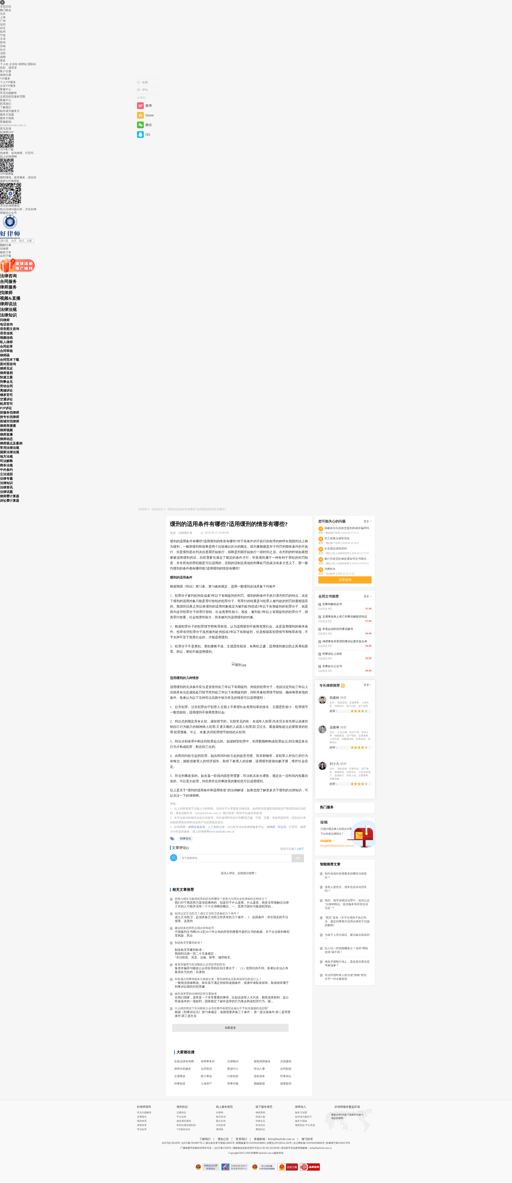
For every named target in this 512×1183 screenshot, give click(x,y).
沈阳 (3, 53)
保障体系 (142, 1125)
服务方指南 (7, 118)
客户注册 (5, 71)
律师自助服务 (182, 1068)
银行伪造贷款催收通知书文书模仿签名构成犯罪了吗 (348, 558)
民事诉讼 (285, 1076)
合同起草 (221, 1125)
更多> (367, 684)
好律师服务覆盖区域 (347, 1107)
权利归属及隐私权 (186, 1125)
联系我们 (5, 103)
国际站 (32, 64)
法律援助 (285, 1061)
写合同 (282, 827)
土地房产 (206, 1083)
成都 (3, 56)
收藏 (145, 82)
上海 (3, 17)
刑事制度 (179, 1083)
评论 (145, 89)
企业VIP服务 (8, 85)
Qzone (149, 115)
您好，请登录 (8, 67)
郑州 (3, 42)
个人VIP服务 (8, 82)
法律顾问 (232, 1061)
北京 (3, 13)
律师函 (219, 1129)
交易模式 (142, 1117)
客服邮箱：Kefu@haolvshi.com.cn (274, 1139)
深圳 (3, 24)
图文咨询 (221, 1121)
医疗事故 (206, 1076)
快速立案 (260, 1117)
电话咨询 (221, 1117)
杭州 (3, 31)
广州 (3, 20)
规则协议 (182, 1107)
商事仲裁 (232, 1083)
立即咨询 (345, 579)
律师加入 (300, 1107)
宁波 (3, 35)
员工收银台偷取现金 (337, 538)
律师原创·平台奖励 (305, 1125)
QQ (147, 134)
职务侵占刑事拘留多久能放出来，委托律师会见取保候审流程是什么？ (218, 979)
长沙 (3, 49)
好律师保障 (144, 1107)
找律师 (271, 827)
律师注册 (5, 74)
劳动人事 (259, 1068)
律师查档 (260, 1112)
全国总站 (5, 6)
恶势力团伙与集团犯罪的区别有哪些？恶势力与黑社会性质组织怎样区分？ (221, 898)
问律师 (219, 1112)
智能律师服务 (262, 1061)
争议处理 (142, 1129)
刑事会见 (260, 1121)
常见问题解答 (8, 92)
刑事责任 (185, 838)
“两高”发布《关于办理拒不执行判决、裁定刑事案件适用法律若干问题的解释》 (347, 921)
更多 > (368, 521)
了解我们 (5, 107)
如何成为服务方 (10, 110)
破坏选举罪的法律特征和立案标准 (196, 993)
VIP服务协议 (183, 1129)
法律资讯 (157, 509)
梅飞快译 (307, 1139)
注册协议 (181, 1112)
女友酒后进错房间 (335, 548)
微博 (148, 105)
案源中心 (232, 1068)
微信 (148, 125)
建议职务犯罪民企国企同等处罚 (194, 928)
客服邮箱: (6, 121)
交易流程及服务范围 (12, 96)
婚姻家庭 (259, 1083)
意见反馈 (5, 128)
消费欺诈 (330, 568)
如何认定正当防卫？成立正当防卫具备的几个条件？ (207, 913)
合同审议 (206, 1068)
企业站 (13, 64)
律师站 (22, 64)
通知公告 (223, 1139)
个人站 (4, 64)
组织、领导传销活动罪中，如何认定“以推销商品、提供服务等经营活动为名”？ (347, 904)
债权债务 (259, 1076)
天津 (3, 38)
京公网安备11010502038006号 (309, 1143)
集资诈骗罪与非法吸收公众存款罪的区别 (200, 964)
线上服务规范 (224, 1107)
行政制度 (232, 1076)
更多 (3, 60)
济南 (3, 46)
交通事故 (179, 1076)
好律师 (142, 509)
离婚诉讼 (260, 1129)
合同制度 (285, 1068)
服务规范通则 (184, 1121)
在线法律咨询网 (184, 1061)
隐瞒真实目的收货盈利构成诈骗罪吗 (346, 528)
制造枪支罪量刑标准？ (189, 942)
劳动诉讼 (260, 1125)
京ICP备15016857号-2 (193, 1143)
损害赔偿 (285, 1083)
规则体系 (142, 1121)
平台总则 (181, 1117)
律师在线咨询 (196, 827)
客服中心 (5, 100)
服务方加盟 (7, 114)
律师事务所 (208, 1061)
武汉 (3, 28)
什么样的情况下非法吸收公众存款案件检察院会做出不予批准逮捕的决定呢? (221, 1008)
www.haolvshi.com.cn (221, 831)
